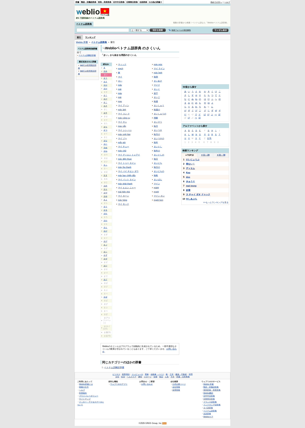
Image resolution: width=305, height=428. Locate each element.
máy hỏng (122, 200)
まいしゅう (159, 105)
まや (105, 193)
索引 (79, 37)
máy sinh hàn (124, 134)
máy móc (158, 64)
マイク (157, 85)
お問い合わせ (147, 384)
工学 (171, 374)
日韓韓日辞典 (132, 2)
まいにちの (159, 171)
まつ (105, 130)
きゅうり (190, 181)
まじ (105, 252)
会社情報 (176, 387)
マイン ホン (159, 196)
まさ (105, 106)
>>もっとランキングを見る (215, 202)
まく (105, 95)
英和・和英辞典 (104, 2)
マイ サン (122, 122)
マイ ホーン (123, 196)
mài (119, 97)
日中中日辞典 (119, 2)
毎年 (156, 142)
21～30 (221, 155)
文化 (117, 377)
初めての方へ (216, 2)
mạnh (156, 192)
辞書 (77, 2)
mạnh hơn (158, 200)
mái (119, 89)
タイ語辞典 (208, 408)
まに (105, 144)
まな (105, 141)
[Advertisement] (172, 14)
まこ (105, 102)
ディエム (190, 168)
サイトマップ (85, 399)
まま (105, 175)
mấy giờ (122, 142)
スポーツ (148, 377)
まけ (105, 99)
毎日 (156, 159)
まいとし (158, 146)
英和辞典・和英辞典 (211, 390)
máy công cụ (124, 118)
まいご (157, 97)
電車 (147, 374)
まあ (105, 71)
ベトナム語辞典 (84, 24)
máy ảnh (122, 109)
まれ (105, 213)
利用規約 (83, 393)
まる (105, 210)
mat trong (191, 185)
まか (105, 89)
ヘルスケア (131, 377)
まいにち (158, 163)
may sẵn (122, 126)
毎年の (157, 151)
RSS (164, 423)
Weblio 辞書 (82, 42)
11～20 (205, 155)
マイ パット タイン (127, 179)
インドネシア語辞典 (211, 405)
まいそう (158, 122)
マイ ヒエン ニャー (127, 187)
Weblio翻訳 (208, 393)
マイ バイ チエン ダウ (128, 171)
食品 (161, 377)
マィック (122, 64)
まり (105, 207)
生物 (155, 377)
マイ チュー (123, 146)
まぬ (105, 148)
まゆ (105, 196)
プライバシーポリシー (88, 396)
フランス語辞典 (210, 402)
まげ (105, 241)
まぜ (105, 259)
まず (105, 255)
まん (105, 227)
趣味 (140, 377)
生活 (123, 377)
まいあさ (158, 81)
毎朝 (156, 77)
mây (120, 85)
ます (105, 113)
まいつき (158, 130)
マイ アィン (123, 105)
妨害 (188, 190)
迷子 (156, 93)
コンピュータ (137, 374)
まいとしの (159, 155)
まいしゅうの (160, 114)
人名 (167, 377)
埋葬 (156, 118)
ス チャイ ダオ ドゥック (198, 194)
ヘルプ (227, 2)
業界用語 (126, 374)
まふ (105, 165)
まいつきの (159, 138)
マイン (157, 184)
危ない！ (190, 164)
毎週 (156, 101)
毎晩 (156, 175)
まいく (157, 89)
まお (105, 85)
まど (105, 279)
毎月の (157, 134)
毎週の (157, 109)
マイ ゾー (122, 138)
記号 (209, 138)
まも (105, 189)
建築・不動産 (181, 374)
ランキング (90, 37)
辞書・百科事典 (183, 377)
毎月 (156, 126)
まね (105, 151)
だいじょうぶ (192, 159)
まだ (105, 266)
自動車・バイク (157, 374)
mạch (120, 68)
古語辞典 (143, 2)
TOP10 (189, 155)
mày (120, 93)
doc (188, 177)
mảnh (156, 187)
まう (105, 78)
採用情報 (176, 390)
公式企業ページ (179, 384)
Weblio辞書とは (86, 384)
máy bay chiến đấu (127, 175)
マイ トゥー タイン (127, 163)
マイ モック (123, 204)
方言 (172, 377)
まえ (105, 82)
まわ (105, 220)
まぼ (105, 297)
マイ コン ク (124, 114)
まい (120, 81)
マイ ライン (159, 68)
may (120, 101)
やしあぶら (191, 199)
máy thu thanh (124, 167)
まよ (105, 200)
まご (105, 245)
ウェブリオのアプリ (118, 384)
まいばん (158, 179)
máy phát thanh (125, 184)
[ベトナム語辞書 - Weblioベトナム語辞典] (92, 15)
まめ (105, 186)
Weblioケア (208, 417)
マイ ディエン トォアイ (129, 155)
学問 (191, 374)
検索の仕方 (84, 387)
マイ (120, 77)
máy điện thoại (125, 159)
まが (105, 231)
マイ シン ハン (125, 130)
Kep (188, 172)
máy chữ (122, 151)
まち (105, 127)
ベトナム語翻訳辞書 (114, 367)
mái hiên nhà (124, 192)
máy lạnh (158, 73)
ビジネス (116, 374)
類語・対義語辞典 (88, 2)
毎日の (157, 167)
